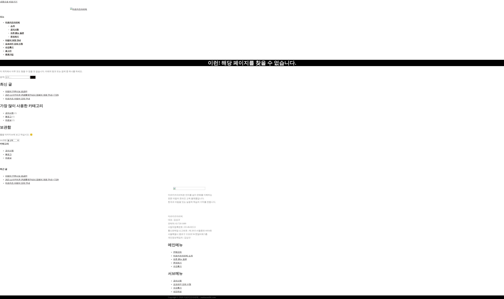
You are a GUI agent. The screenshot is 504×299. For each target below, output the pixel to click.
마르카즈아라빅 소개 (183, 256)
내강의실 (177, 291)
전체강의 (177, 252)
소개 (12, 26)
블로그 (8, 117)
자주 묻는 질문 (17, 33)
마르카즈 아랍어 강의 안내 (17, 99)
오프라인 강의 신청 (14, 44)
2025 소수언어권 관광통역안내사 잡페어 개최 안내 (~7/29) (32, 95)
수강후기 (9, 47)
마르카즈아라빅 (12, 22)
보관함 (3, 140)
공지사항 (14, 29)
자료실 (8, 120)
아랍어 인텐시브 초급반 (16, 91)
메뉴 (2, 17)
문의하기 (14, 37)
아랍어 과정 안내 (13, 40)
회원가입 (9, 54)
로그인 (8, 51)
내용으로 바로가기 (8, 2)
